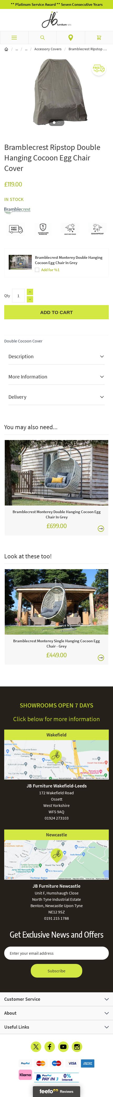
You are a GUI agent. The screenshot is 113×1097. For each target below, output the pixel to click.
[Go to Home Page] (6, 49)
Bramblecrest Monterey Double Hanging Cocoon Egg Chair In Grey (68, 260)
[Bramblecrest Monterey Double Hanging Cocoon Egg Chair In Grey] (56, 472)
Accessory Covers (47, 49)
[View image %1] (54, 122)
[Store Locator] (71, 37)
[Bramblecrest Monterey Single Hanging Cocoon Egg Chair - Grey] (56, 602)
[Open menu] (14, 37)
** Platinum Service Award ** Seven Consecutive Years (56, 4)
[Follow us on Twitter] (36, 1047)
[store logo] (56, 20)
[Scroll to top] (107, 1062)
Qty (7, 295)
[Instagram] (77, 1047)
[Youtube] (63, 1047)
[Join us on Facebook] (49, 1047)
